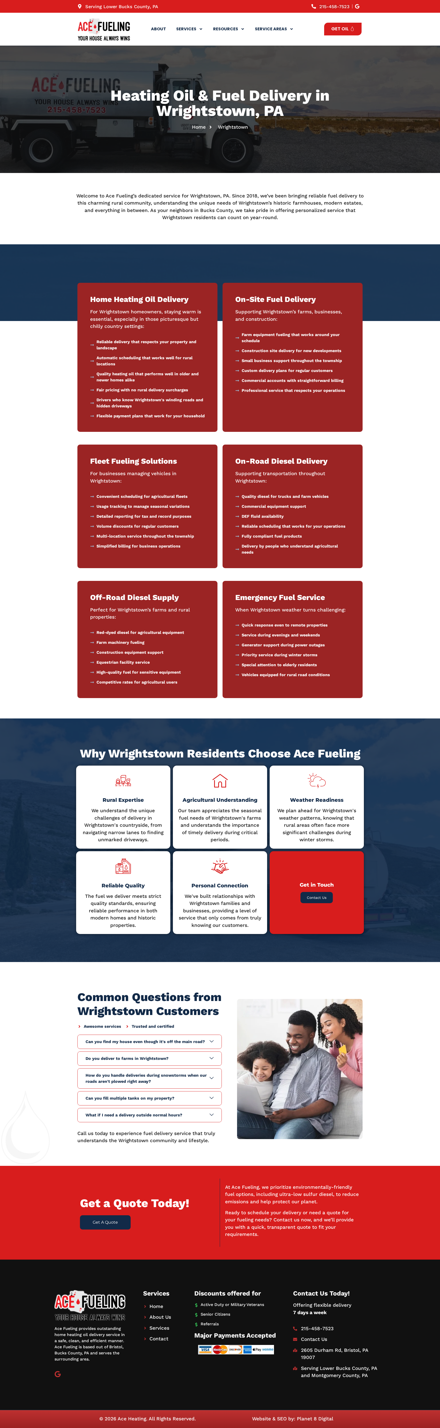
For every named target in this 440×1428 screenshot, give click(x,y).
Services (186, 29)
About (158, 29)
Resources (225, 29)
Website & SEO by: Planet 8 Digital (292, 1419)
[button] (150, 1042)
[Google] (57, 1374)
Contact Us (316, 898)
